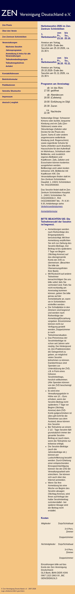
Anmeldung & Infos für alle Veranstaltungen (18, 55)
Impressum (7, 97)
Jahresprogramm (13, 50)
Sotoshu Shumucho (11, 91)
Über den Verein (9, 31)
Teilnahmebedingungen (17, 59)
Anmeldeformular (49, 211)
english (14, 102)
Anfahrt (9, 66)
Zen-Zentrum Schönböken (14, 37)
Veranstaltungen (9, 42)
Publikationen (8, 85)
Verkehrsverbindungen (52, 206)
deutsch (6, 102)
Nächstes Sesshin (14, 47)
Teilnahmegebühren (15, 63)
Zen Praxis (7, 25)
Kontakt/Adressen (10, 73)
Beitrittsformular (9, 79)
